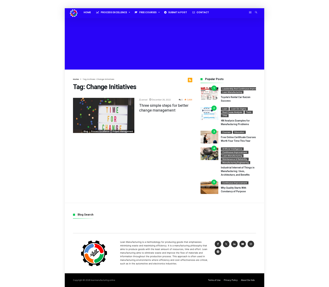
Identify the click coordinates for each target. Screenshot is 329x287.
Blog (86, 131)
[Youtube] (242, 244)
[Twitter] (226, 244)
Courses (226, 132)
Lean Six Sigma (238, 108)
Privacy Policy (231, 280)
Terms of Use (214, 280)
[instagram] (251, 244)
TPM (224, 115)
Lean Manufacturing (232, 92)
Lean (224, 108)
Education (239, 132)
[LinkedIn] (234, 244)
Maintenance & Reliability (234, 159)
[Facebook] (218, 244)
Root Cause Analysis (232, 112)
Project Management (123, 131)
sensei (144, 99)
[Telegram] (218, 251)
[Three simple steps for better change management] (103, 115)
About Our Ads (248, 280)
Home (76, 79)
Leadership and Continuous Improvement (242, 88)
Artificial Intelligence (232, 149)
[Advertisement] (164, 44)
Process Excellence (100, 131)
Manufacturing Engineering (235, 162)
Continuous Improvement (234, 152)
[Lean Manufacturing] (73, 9)
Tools (248, 112)
